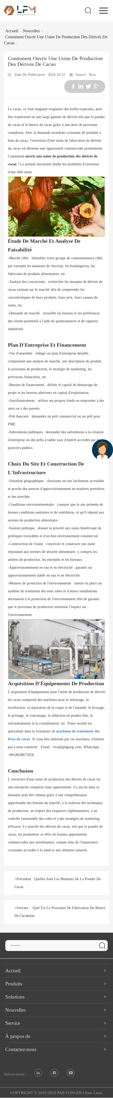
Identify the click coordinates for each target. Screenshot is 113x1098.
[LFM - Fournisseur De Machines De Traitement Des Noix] (19, 10)
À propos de (17, 1036)
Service (12, 1023)
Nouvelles (31, 31)
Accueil (11, 31)
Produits (13, 983)
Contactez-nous (20, 1049)
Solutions (14, 997)
